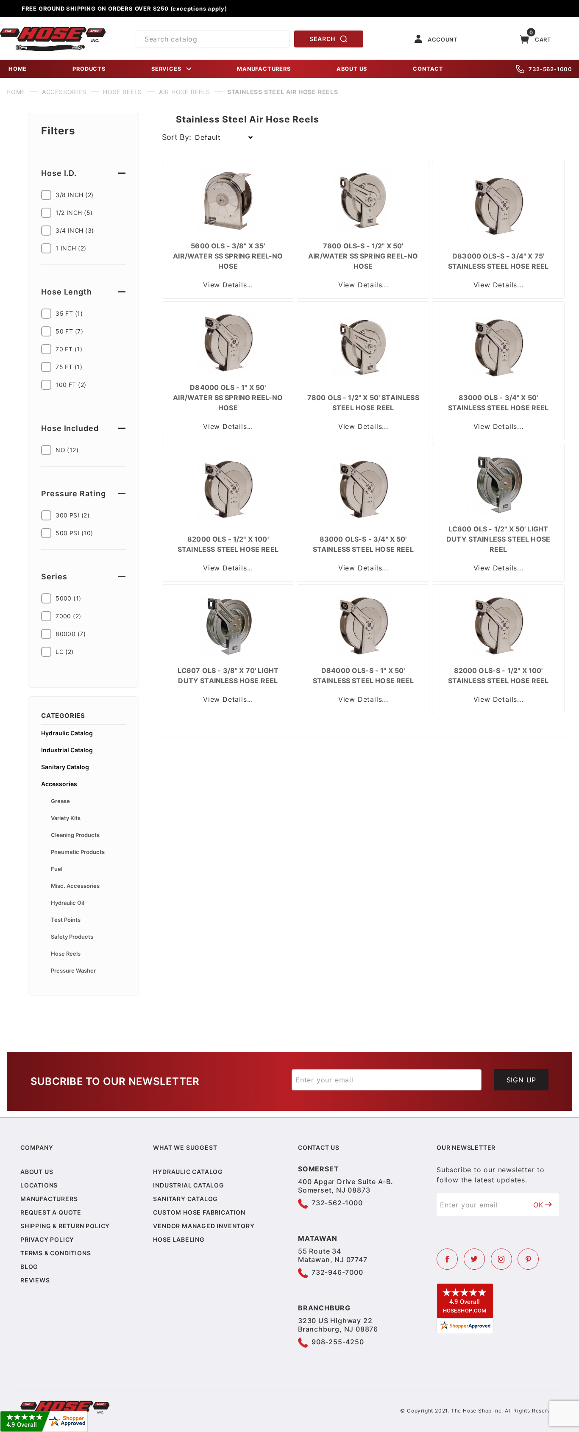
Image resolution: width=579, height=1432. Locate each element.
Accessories (59, 783)
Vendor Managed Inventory (203, 1225)
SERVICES (166, 69)
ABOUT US (352, 69)
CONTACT (428, 69)
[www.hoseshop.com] (53, 29)
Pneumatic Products (78, 851)
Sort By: (176, 137)
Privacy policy (47, 1239)
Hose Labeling (178, 1239)
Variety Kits (66, 818)
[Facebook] (447, 1259)
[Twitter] (474, 1259)
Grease (60, 801)
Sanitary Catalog (65, 766)
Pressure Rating (73, 493)
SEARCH (322, 38)
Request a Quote (50, 1212)
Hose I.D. (59, 173)
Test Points (66, 919)
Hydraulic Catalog (67, 733)
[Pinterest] (528, 1259)
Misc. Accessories (75, 885)
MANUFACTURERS (263, 69)
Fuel (56, 868)
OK (538, 1205)
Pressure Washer (73, 970)
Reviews (35, 1280)
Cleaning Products (75, 834)
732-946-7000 (337, 1272)
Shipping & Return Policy (65, 1225)
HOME (17, 69)
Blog (29, 1266)
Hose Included (70, 428)
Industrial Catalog (67, 750)
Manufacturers (49, 1198)
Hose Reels (66, 953)
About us (36, 1171)
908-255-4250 (338, 1341)
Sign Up (522, 1080)
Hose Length (66, 291)
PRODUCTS (88, 69)
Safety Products (72, 936)
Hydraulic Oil (67, 902)
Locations (39, 1185)
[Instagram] (501, 1259)
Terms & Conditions (55, 1253)
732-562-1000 (550, 69)
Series (54, 576)
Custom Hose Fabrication (199, 1212)
